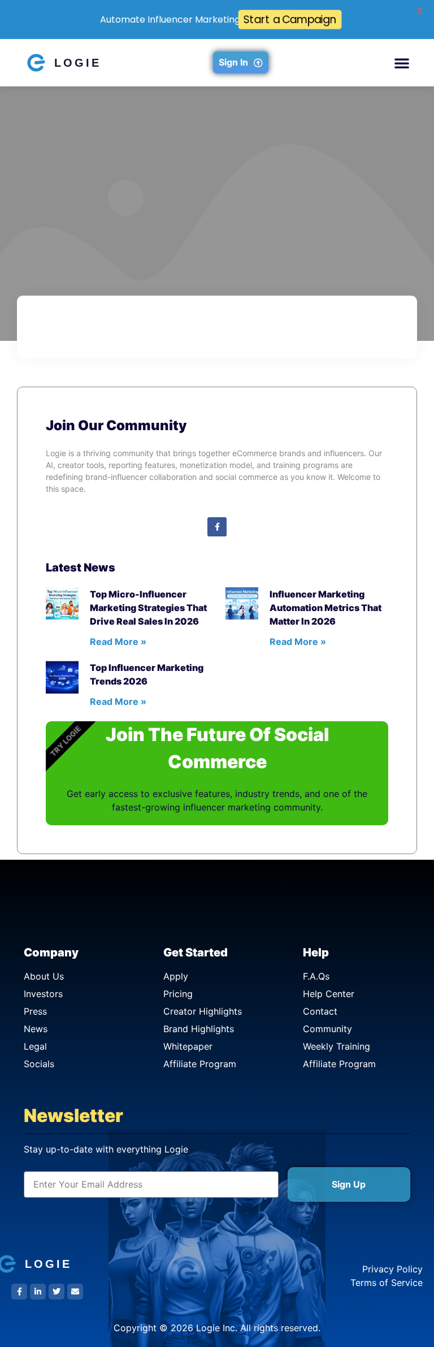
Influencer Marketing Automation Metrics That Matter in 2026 (325, 607)
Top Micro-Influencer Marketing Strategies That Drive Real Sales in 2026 (148, 607)
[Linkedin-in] (38, 1292)
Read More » (118, 641)
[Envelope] (75, 1292)
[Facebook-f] (217, 526)
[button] (402, 63)
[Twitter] (56, 1292)
